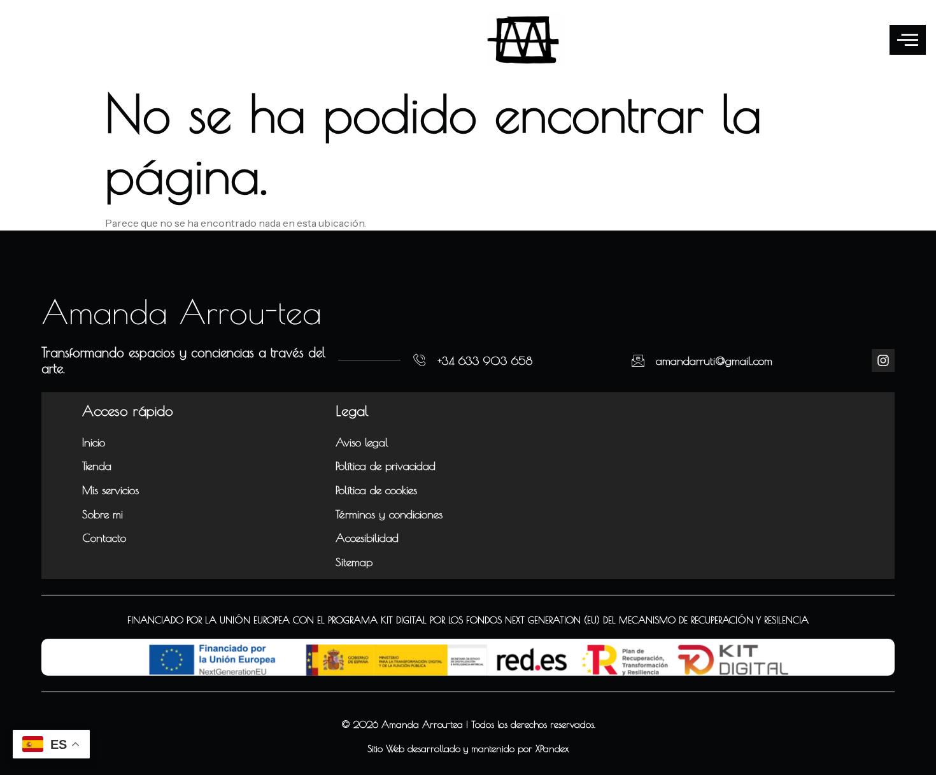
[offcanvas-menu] (908, 40)
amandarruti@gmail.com (714, 360)
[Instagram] (883, 360)
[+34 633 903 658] (419, 360)
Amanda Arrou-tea (181, 311)
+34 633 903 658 (484, 360)
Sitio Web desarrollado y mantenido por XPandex (468, 748)
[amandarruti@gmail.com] (638, 360)
